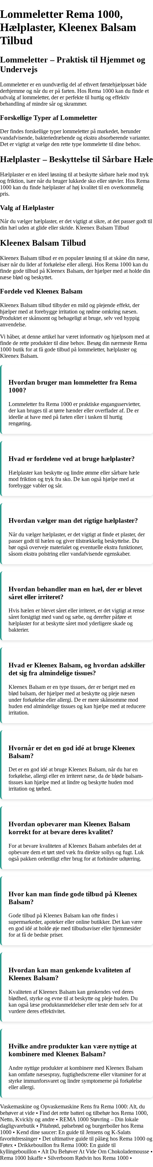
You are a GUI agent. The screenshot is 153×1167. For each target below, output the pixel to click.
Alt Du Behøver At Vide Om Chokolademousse (95, 1151)
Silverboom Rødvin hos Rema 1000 (88, 1158)
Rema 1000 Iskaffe (21, 1158)
